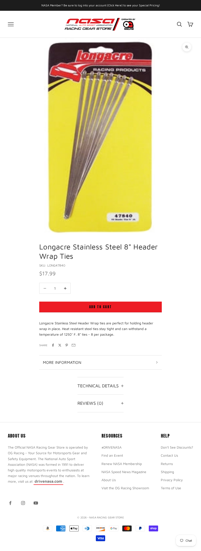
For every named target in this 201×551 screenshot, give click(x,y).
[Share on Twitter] (60, 345)
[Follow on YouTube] (35, 503)
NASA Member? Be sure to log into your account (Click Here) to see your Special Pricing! (100, 5)
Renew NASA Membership (121, 464)
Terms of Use (171, 488)
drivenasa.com (48, 481)
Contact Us (169, 455)
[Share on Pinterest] (67, 345)
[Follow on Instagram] (23, 503)
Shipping (167, 472)
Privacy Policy (172, 480)
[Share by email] (73, 345)
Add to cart (100, 307)
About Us (108, 480)
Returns (167, 464)
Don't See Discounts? (177, 447)
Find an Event (112, 455)
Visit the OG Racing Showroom (125, 488)
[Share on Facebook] (53, 345)
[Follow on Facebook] (10, 503)
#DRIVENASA (111, 447)
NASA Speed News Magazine (123, 472)
